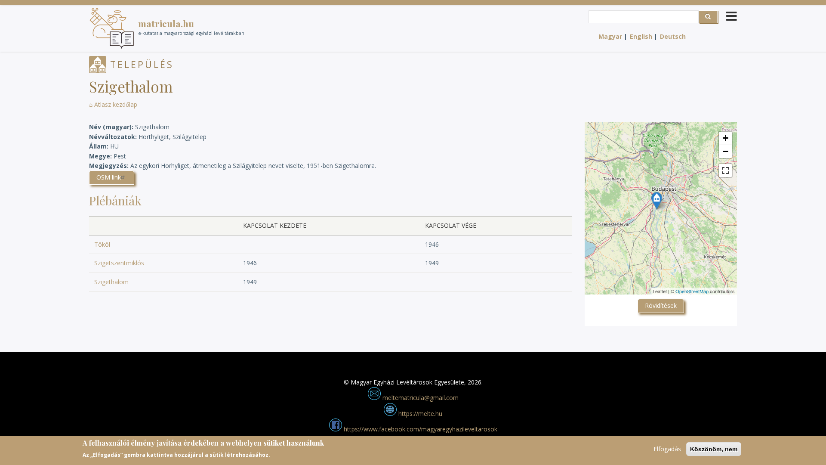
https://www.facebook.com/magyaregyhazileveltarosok (419, 429)
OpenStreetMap (692, 291)
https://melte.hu (419, 413)
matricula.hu (166, 23)
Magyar (610, 36)
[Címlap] (111, 28)
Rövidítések (661, 305)
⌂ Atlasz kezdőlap (113, 104)
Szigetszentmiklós (119, 263)
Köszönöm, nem (713, 449)
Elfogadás (667, 449)
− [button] (725, 151)
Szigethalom (111, 282)
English (641, 36)
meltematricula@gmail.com (420, 398)
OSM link (108, 177)
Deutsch (673, 36)
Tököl (102, 244)
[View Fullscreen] (725, 170)
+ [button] (725, 138)
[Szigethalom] (656, 201)
